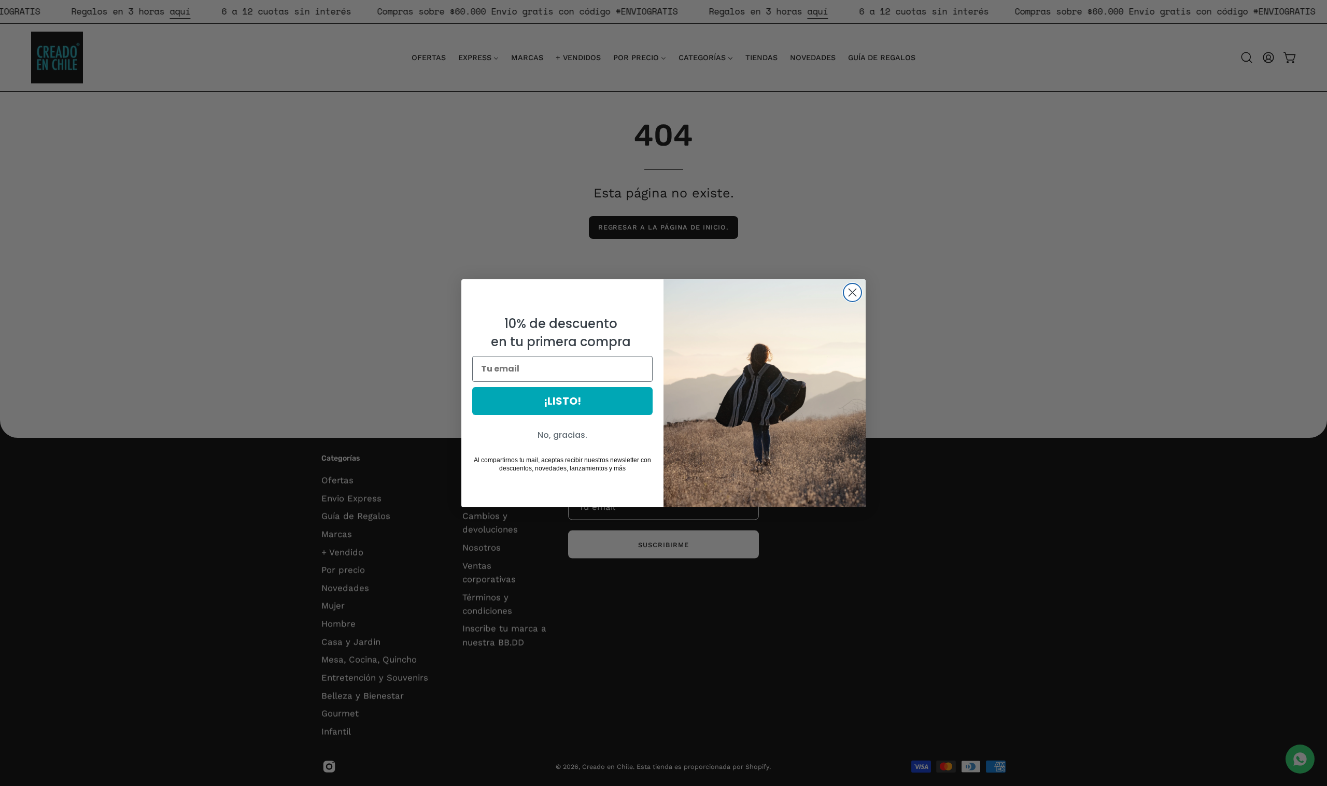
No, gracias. (562, 435)
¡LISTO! (562, 401)
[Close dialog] (852, 292)
